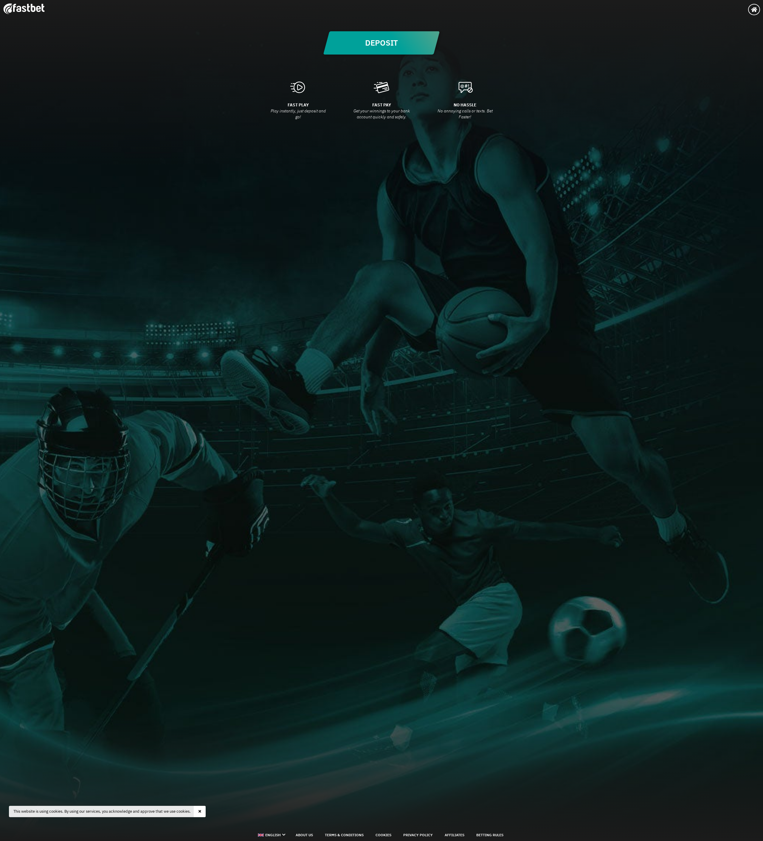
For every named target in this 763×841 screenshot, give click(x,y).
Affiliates (454, 835)
